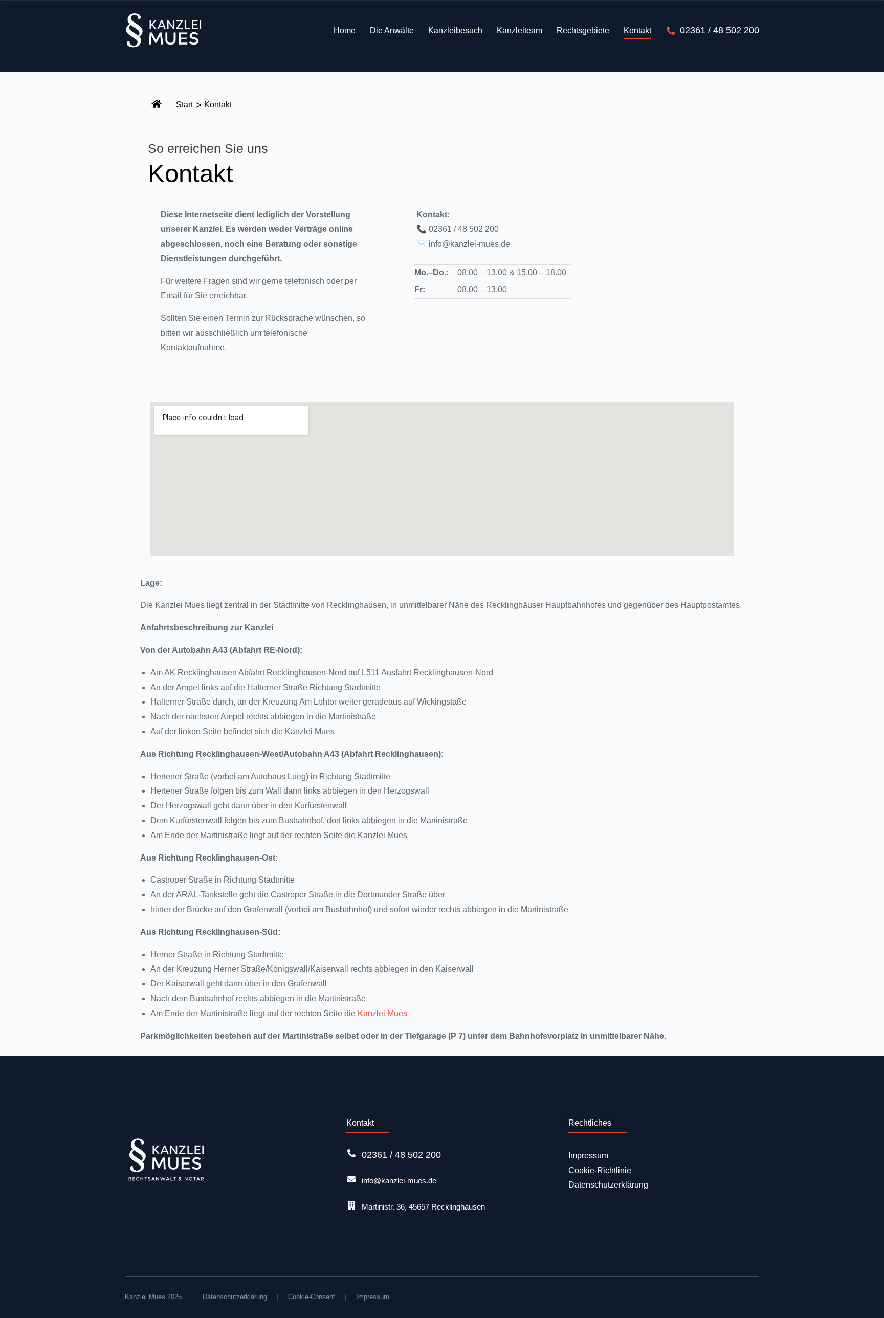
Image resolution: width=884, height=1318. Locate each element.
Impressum (372, 1297)
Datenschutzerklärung (235, 1297)
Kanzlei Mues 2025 (153, 1297)
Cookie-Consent (311, 1297)
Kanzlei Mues (382, 1013)
